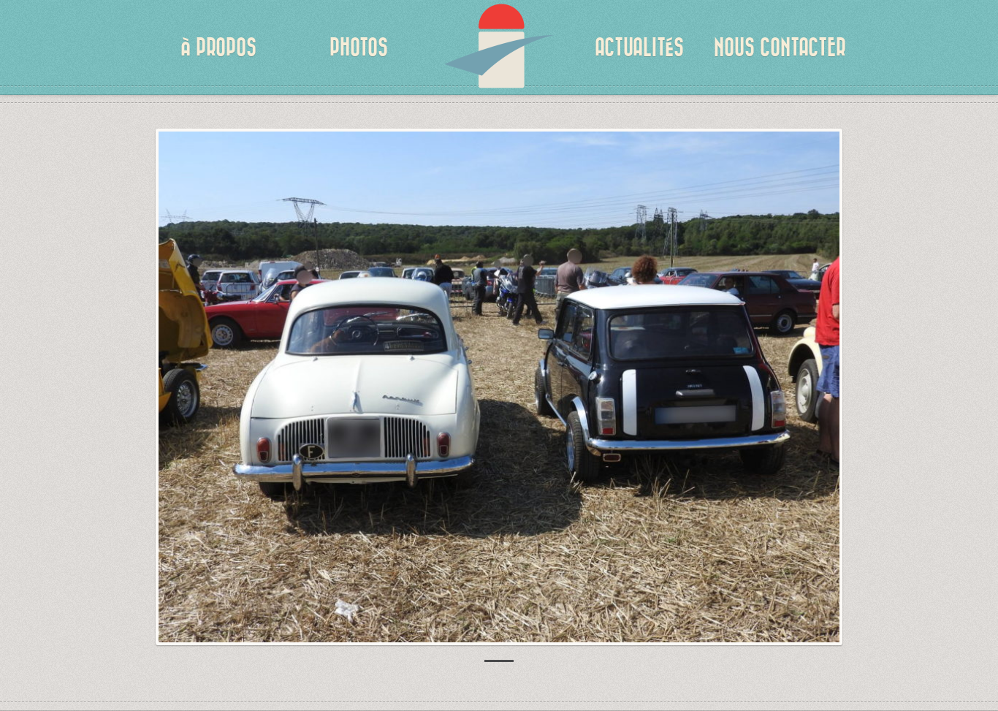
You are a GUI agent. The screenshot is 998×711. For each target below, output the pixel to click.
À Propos (218, 47)
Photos (359, 47)
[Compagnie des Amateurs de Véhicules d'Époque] (499, 58)
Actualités (639, 47)
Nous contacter (780, 47)
